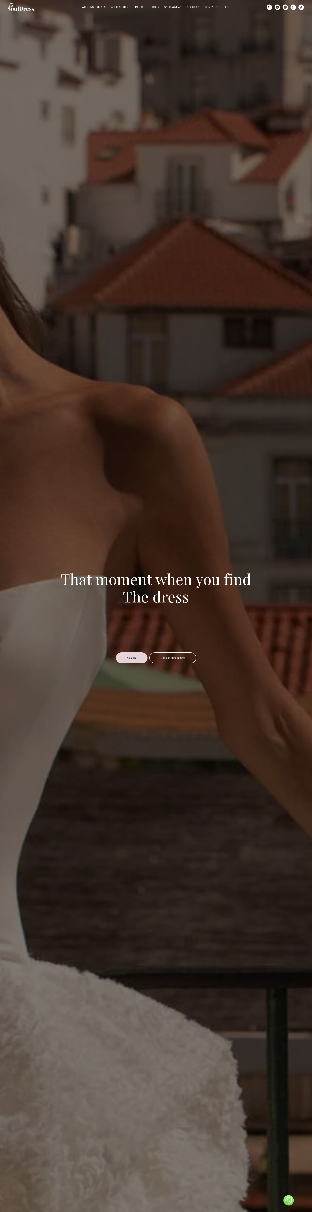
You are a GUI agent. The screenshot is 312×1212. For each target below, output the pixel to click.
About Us (193, 7)
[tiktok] (301, 7)
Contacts (211, 7)
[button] (132, 657)
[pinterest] (293, 7)
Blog (227, 7)
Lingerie (139, 7)
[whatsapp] (277, 7)
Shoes (155, 7)
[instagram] (285, 7)
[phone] (269, 7)
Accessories (119, 7)
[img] (288, 1200)
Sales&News (172, 7)
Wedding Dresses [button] (94, 7)
